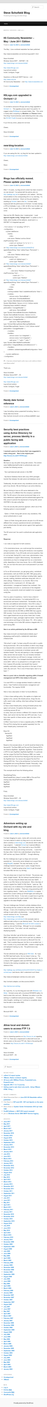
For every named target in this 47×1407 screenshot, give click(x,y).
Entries (8, 1390)
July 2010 (7, 1226)
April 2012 (7, 1179)
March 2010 (7, 1235)
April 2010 (7, 1233)
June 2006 (7, 1337)
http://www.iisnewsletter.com (34, 82)
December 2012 (9, 1165)
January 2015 (8, 1145)
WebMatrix (30, 891)
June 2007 (7, 1309)
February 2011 (8, 1209)
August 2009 (8, 1249)
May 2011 (7, 1202)
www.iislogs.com (20, 843)
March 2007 (7, 1316)
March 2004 (7, 1367)
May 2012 (7, 1177)
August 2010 (8, 1223)
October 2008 (8, 1272)
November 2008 (9, 1270)
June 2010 (7, 1228)
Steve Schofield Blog (17, 12)
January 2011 (8, 1212)
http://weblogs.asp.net (11, 194)
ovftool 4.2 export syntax (12, 1075)
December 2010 (9, 1214)
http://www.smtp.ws (10, 79)
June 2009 (7, 1253)
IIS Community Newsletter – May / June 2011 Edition (19, 39)
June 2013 (7, 1156)
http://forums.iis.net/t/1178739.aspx (15, 456)
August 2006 (8, 1332)
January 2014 (8, 1152)
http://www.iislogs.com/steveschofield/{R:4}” (20, 248)
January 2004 (8, 1369)
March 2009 (7, 1260)
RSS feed (30, 954)
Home (6, 24)
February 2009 (8, 1263)
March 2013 (7, 1159)
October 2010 (8, 1219)
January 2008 (8, 1293)
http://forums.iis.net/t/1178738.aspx (22, 1043)
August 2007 (8, 1304)
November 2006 (9, 1325)
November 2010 (9, 1216)
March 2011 (7, 1207)
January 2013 (8, 1163)
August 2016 (8, 1138)
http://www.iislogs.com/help (12, 917)
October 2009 (8, 1244)
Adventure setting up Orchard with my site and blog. (17, 827)
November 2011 (9, 1189)
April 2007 (7, 1313)
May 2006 (7, 1339)
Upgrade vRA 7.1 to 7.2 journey (14, 1085)
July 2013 (7, 1154)
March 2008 (7, 1288)
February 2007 (8, 1318)
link (25, 201)
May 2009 (7, 1256)
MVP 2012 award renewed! (25, 1111)
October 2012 (8, 1170)
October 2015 (8, 1140)
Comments (9, 1392)
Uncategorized (14, 86)
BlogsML (10, 863)
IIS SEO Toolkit (11, 118)
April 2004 (7, 1364)
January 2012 (8, 1184)
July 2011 (7, 1198)
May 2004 (7, 1362)
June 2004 (7, 1360)
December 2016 (9, 1133)
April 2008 (7, 1286)
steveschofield (25, 45)
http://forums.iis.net (29, 1036)
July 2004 (7, 1358)
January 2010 (8, 1239)
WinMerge (16, 111)
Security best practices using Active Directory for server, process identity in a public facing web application (19, 436)
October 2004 (8, 1353)
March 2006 (7, 1344)
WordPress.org (9, 1394)
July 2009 (7, 1251)
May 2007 (7, 1311)
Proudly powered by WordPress (23, 1403)
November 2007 (9, 1297)
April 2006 (7, 1341)
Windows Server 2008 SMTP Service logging (23, 1113)
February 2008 (8, 1290)
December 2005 (9, 1348)
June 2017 (7, 1121)
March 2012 (7, 1182)
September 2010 (9, 1221)
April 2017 (7, 1126)
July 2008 (7, 1279)
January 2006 (8, 1346)
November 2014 (9, 1147)
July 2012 (7, 1175)
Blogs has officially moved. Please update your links (19, 180)
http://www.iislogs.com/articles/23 (14, 919)
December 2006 (9, 1323)
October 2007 (8, 1300)
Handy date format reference (14, 401)
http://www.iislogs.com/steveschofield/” (18, 264)
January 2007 (8, 1320)
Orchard (13, 201)
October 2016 (8, 1135)
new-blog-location (14, 145)
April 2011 (7, 1205)
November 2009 (9, 1242)
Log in (6, 1387)
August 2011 (8, 1196)
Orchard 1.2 (7, 109)
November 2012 (9, 1168)
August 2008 (8, 1276)
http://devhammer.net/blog (12, 986)
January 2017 (8, 1131)
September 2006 (9, 1330)
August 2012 (8, 1172)
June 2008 (7, 1281)
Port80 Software (9, 1111)
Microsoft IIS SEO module (30, 924)
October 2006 (8, 1327)
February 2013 (8, 1161)
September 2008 (9, 1274)
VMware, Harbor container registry (15, 1078)
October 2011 (8, 1191)
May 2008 (7, 1283)
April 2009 (7, 1258)
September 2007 (9, 1302)
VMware (6, 1379)
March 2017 (7, 1128)
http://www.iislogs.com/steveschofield (15, 63)
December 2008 (9, 1267)
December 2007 (9, 1295)
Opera (28, 868)
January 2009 (8, 1265)
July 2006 (7, 1334)
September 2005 (9, 1351)
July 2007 (7, 1307)
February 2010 (8, 1237)
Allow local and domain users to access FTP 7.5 (17, 1026)
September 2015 (9, 1142)
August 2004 (8, 1355)
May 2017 (7, 1124)
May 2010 (7, 1230)
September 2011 (9, 1193)
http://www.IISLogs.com (11, 68)
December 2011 (9, 1186)
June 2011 (7, 1200)
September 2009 (9, 1246)
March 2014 (7, 1149)
